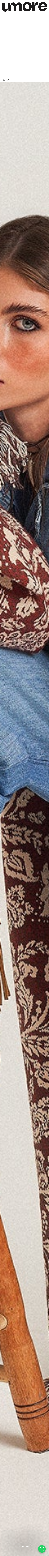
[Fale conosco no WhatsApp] (42, 1549)
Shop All (24, 1546)
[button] (8, 80)
